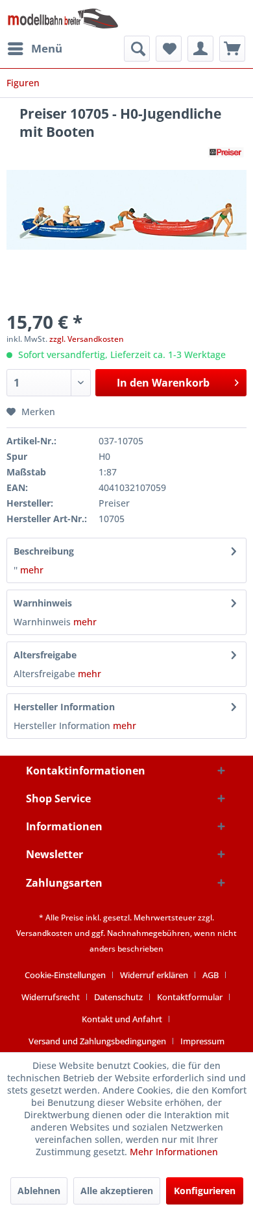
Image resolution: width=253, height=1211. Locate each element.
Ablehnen (39, 1190)
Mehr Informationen (174, 1151)
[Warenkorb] (232, 49)
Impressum (202, 1041)
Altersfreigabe (45, 655)
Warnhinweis (43, 603)
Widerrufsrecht (50, 997)
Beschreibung (44, 551)
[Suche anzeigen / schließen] (137, 49)
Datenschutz (118, 997)
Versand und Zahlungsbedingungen (97, 1041)
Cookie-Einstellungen (65, 975)
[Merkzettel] (169, 49)
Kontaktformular (190, 997)
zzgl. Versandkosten (86, 338)
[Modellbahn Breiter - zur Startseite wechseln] (63, 17)
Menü (46, 48)
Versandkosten (44, 933)
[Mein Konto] (200, 49)
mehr (30, 570)
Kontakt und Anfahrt (122, 1019)
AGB (210, 975)
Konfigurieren (204, 1190)
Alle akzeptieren (116, 1190)
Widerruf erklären (154, 975)
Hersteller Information (64, 707)
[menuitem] (34, 49)
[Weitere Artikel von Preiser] (226, 152)
